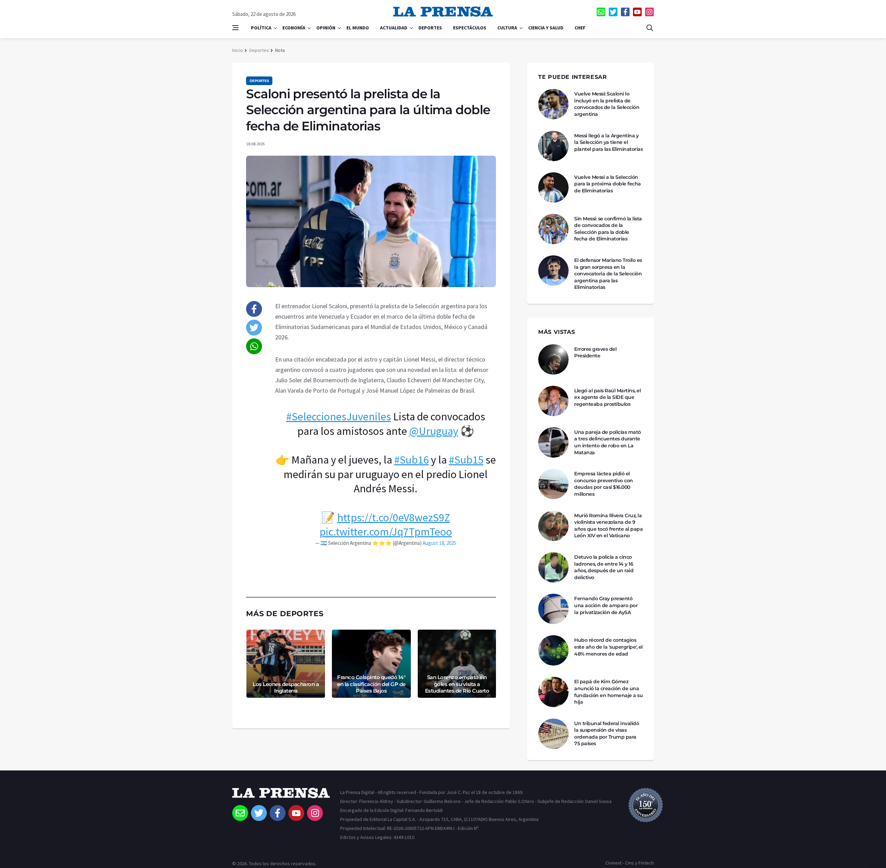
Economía (293, 28)
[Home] (281, 796)
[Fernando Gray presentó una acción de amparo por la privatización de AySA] (553, 609)
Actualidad (393, 28)
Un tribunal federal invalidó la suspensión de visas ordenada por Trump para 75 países (606, 733)
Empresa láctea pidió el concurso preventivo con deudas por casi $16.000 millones (603, 483)
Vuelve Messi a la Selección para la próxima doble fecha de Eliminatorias (607, 184)
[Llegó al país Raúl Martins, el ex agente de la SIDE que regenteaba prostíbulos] (553, 401)
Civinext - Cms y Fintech (629, 863)
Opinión (325, 28)
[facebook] (625, 12)
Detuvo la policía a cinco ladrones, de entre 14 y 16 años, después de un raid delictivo (603, 567)
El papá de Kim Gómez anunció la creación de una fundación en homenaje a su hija (608, 691)
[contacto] (601, 12)
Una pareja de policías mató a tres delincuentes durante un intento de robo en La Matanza (607, 442)
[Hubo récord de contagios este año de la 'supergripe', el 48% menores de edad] (553, 650)
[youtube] (637, 12)
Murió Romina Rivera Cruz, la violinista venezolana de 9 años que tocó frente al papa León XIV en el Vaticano (608, 525)
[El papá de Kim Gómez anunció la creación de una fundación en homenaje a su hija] (553, 692)
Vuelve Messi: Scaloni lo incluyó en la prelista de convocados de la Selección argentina (606, 104)
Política (261, 28)
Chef (580, 28)
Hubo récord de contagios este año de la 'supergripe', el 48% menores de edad (608, 647)
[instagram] (649, 12)
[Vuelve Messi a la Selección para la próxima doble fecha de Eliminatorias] (553, 187)
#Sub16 (411, 460)
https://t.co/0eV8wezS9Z (393, 517)
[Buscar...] (649, 28)
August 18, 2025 (439, 543)
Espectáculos (469, 28)
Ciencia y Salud (545, 28)
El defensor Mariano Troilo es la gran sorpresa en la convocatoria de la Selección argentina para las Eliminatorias (608, 273)
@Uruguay (433, 431)
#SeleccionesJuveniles (338, 416)
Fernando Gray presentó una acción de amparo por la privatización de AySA (606, 605)
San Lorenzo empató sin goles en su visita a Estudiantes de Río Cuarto (457, 684)
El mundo (357, 28)
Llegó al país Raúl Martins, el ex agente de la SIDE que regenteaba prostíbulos (607, 397)
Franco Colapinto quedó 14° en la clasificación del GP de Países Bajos (371, 684)
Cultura (507, 28)
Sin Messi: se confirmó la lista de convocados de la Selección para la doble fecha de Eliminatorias (608, 229)
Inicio (237, 50)
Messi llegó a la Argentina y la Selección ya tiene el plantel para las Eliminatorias (608, 142)
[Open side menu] (235, 27)
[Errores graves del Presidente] (553, 359)
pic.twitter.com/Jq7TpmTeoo (385, 532)
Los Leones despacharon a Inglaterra (286, 687)
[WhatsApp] (254, 346)
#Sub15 (466, 460)
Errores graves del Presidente (595, 352)
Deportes (430, 28)
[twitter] (613, 12)
